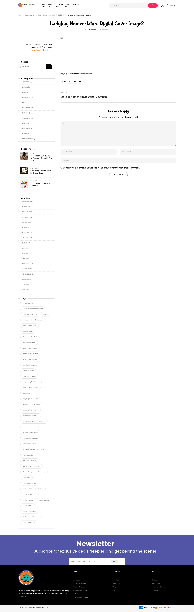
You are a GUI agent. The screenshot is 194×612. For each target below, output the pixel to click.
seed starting (28, 506)
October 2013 (27, 269)
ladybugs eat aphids (30, 399)
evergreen (39, 320)
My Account (156, 583)
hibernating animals (30, 348)
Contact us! (22, 596)
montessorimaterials (30, 432)
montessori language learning (34, 421)
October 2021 (27, 222)
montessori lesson (29, 427)
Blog (114, 587)
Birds (24, 92)
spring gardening (29, 511)
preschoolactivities (29, 483)
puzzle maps (27, 489)
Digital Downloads (79, 594)
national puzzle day (30, 461)
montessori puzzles (30, 444)
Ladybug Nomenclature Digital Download (40, 15)
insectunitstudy (28, 371)
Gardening (26, 118)
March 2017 (26, 243)
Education (26, 108)
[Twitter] (75, 81)
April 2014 (25, 258)
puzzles (40, 489)
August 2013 (26, 279)
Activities (26, 82)
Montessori (26, 128)
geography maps (29, 342)
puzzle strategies (29, 494)
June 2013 (25, 284)
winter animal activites (31, 517)
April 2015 (25, 253)
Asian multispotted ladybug (33, 309)
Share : (64, 81)
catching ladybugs (30, 314)
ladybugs (26, 393)
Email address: (75, 561)
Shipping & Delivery (159, 587)
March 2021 (26, 227)
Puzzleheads (92, 30)
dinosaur (26, 320)
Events (24, 113)
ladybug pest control (30, 387)
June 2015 (25, 248)
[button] (171, 5)
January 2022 (27, 217)
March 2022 (26, 207)
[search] (153, 5)
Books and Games (79, 583)
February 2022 (27, 212)
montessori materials (30, 438)
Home (20, 15)
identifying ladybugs (30, 365)
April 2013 (25, 290)
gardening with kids (30, 337)
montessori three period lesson (34, 449)
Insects (25, 123)
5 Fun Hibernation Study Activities (40, 184)
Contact (115, 590)
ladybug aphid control (31, 382)
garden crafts (28, 331)
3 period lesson (28, 303)
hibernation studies (30, 359)
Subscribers (116, 583)
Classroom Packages (80, 597)
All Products (77, 580)
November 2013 (27, 264)
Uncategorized (28, 139)
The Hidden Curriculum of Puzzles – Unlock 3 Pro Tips (41, 158)
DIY (23, 103)
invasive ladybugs (29, 376)
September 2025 (27, 201)
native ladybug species (31, 466)
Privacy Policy (157, 590)
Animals (25, 87)
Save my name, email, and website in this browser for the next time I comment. (101, 168)
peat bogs (41, 472)
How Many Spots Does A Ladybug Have (40, 172)
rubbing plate (44, 500)
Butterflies (26, 97)
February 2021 (27, 233)
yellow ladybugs (29, 523)
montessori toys (28, 455)
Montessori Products (80, 590)
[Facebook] (70, 81)
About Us (115, 580)
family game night (29, 326)
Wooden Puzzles (79, 587)
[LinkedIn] (80, 81)
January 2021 (27, 238)
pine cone (26, 477)
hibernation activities (30, 354)
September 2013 (27, 274)
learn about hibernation (31, 404)
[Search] (49, 66)
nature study (27, 472)
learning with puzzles (30, 410)
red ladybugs (28, 500)
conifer (45, 314)
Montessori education (30, 416)
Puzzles (25, 134)
